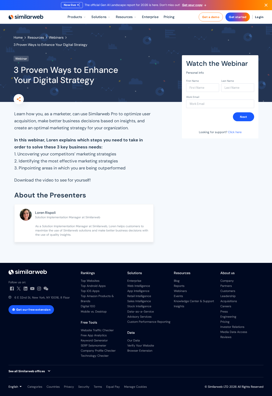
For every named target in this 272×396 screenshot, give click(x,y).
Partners (226, 286)
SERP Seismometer (93, 345)
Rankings (88, 273)
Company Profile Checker (98, 350)
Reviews (225, 337)
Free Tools (89, 322)
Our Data (133, 340)
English (13, 387)
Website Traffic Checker (97, 330)
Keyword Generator (94, 340)
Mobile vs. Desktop (94, 311)
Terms (98, 387)
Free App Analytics (94, 335)
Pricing (225, 322)
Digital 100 (88, 306)
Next (243, 117)
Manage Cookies (135, 387)
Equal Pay (113, 387)
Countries (53, 387)
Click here (235, 132)
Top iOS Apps (90, 291)
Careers (225, 306)
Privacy (69, 387)
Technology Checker (95, 356)
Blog (177, 281)
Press (224, 311)
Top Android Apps (93, 286)
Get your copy (192, 5)
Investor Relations (232, 327)
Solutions (134, 273)
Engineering (228, 316)
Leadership (228, 296)
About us (227, 273)
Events (178, 296)
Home (18, 37)
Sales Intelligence (139, 301)
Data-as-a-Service (140, 311)
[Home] (25, 17)
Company (227, 281)
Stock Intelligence (139, 306)
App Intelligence (138, 291)
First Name (192, 81)
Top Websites (90, 281)
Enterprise (134, 281)
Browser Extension (139, 350)
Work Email (192, 97)
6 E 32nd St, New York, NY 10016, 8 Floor (42, 297)
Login (259, 17)
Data (131, 332)
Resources (36, 37)
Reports (179, 286)
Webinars (56, 37)
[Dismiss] (266, 5)
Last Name (227, 81)
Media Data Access (233, 332)
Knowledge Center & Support (194, 301)
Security (83, 387)
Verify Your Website (140, 345)
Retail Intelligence (139, 296)
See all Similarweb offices (26, 371)
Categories (34, 387)
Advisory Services (139, 316)
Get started (237, 17)
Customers (227, 291)
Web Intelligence (138, 286)
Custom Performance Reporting (148, 322)
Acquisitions (228, 301)
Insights (179, 306)
